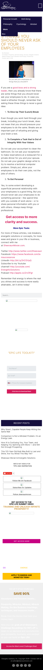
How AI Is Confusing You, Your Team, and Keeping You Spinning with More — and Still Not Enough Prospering (20, 444)
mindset (33, 24)
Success (26, 54)
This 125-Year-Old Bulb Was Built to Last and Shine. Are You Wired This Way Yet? (20, 452)
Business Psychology (20, 56)
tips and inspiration (22, 466)
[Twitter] (17, 665)
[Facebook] (13, 665)
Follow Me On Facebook (22, 481)
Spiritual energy (19, 54)
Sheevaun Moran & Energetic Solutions (18, 458)
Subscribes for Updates (22, 487)
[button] (40, 6)
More (5, 29)
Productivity (30, 56)
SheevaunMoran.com (14, 245)
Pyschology (21, 24)
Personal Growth (10, 19)
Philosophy (7, 24)
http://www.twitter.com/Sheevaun (25, 251)
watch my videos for (21, 464)
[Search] (39, 295)
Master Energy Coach (8, 56)
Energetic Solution (34, 54)
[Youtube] (25, 665)
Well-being (25, 19)
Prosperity (11, 54)
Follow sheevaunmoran (22, 494)
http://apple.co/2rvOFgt (21, 273)
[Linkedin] (21, 665)
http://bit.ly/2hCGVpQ (20, 260)
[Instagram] (29, 665)
